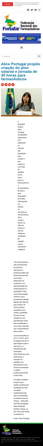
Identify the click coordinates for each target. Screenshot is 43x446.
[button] (4, 38)
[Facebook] (28, 10)
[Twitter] (32, 10)
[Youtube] (35, 10)
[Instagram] (39, 10)
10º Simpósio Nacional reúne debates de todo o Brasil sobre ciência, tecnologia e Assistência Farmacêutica (27, 4)
